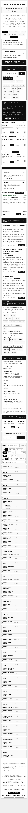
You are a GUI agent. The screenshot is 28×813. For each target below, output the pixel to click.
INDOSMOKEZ (5, 141)
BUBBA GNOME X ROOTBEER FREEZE (9, 422)
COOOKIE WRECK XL (22, 139)
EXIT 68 (4, 125)
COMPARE (23, 31)
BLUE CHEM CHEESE (7, 139)
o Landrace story (9, 82)
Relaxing (19, 82)
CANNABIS (4, 31)
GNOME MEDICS (8, 418)
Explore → (22, 303)
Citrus (17, 91)
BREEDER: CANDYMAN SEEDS (11, 512)
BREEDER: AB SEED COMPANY (11, 476)
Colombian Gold (19, 343)
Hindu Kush (13, 339)
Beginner (15, 94)
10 (12, 455)
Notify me (21, 437)
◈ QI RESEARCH (14, 37)
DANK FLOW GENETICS (7, 126)
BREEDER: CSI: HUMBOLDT (11, 529)
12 (15, 455)
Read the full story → (9, 245)
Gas (5, 91)
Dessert (10, 91)
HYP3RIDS (5, 255)
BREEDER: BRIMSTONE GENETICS (13, 507)
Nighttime (6, 85)
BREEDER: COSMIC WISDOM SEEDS (12, 520)
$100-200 (18, 453)
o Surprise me (8, 78)
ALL (7, 449)
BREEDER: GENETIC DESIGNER (11, 546)
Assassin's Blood (16, 107)
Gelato (13, 315)
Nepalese (6, 352)
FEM (14, 449)
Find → (22, 73)
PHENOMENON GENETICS (8, 278)
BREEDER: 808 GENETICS (11, 471)
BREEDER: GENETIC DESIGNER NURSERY (12, 551)
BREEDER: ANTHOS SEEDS (11, 489)
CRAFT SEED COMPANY (7, 156)
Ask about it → (16, 118)
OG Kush (6, 315)
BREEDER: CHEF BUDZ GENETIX (11, 516)
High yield (6, 97)
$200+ (23, 452)
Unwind (14, 88)
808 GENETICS (20, 156)
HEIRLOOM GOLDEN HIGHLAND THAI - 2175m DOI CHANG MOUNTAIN (12, 251)
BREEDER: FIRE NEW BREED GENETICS (12, 538)
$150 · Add (21, 297)
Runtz (5, 321)
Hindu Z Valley (8, 276)
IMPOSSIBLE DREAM (22, 125)
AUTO (17, 449)
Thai (20, 339)
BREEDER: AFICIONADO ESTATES (11, 480)
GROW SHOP (14, 34)
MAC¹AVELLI (5, 155)
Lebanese (13, 352)
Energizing (15, 85)
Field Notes (19, 335)
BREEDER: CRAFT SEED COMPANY (12, 525)
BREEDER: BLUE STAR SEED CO (11, 502)
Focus (22, 85)
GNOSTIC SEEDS (16, 225)
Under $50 (15, 97)
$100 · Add (21, 245)
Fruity (20, 88)
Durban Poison (8, 343)
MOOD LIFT (16, 459)
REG (10, 449)
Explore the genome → (12, 57)
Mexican (19, 349)
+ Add (8, 118)
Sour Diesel (20, 321)
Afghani (6, 339)
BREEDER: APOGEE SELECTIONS (11, 493)
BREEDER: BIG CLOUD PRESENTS (11, 497)
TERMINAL (11, 31)
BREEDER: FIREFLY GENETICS (11, 542)
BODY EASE (11, 459)
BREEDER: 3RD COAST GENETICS (12, 467)
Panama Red (18, 346)
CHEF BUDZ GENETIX (9, 109)
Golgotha (6, 225)
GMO (5, 328)
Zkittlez (16, 318)
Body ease (6, 88)
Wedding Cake (8, 318)
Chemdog (12, 321)
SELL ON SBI (21, 34)
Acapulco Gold (8, 346)
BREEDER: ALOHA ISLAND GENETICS (12, 484)
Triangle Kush (16, 325)
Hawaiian (6, 349)
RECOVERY (22, 458)
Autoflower (7, 94)
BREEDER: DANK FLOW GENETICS (12, 533)
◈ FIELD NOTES (7, 34)
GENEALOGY (17, 31)
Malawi (13, 349)
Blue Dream (7, 325)
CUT (22, 449)
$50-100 (13, 453)
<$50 (9, 452)
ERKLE (18, 155)
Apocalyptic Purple (9, 195)
